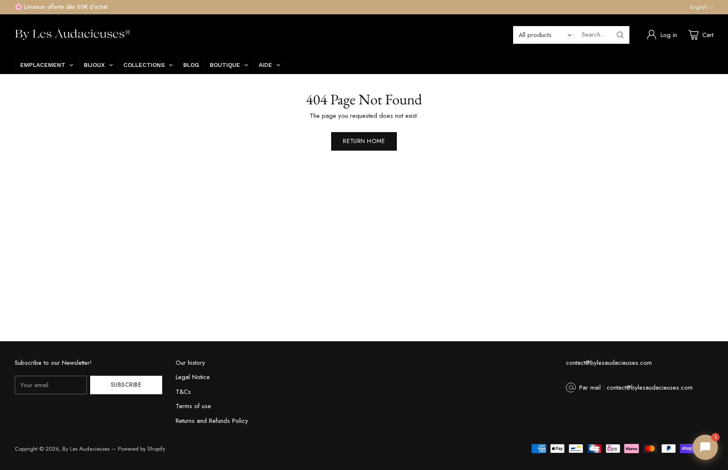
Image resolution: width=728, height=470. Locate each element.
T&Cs (183, 391)
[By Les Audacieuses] (73, 35)
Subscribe (126, 384)
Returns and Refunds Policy (212, 420)
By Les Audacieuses (86, 449)
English (698, 7)
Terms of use (193, 406)
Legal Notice (193, 377)
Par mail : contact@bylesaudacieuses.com (636, 387)
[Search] (620, 35)
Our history (190, 362)
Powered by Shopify (141, 449)
